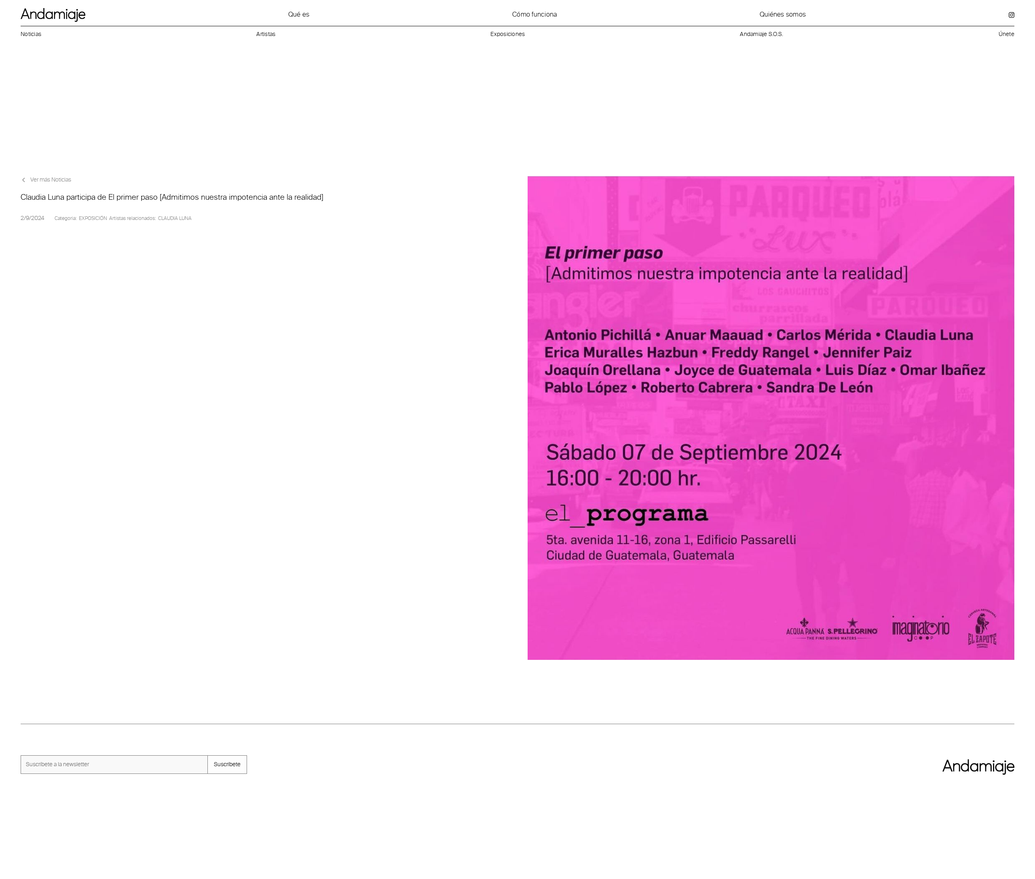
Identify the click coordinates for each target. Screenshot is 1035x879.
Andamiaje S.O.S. (761, 34)
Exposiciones (507, 34)
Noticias (31, 34)
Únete (1006, 34)
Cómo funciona (534, 14)
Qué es (299, 14)
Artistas (265, 34)
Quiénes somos (783, 14)
